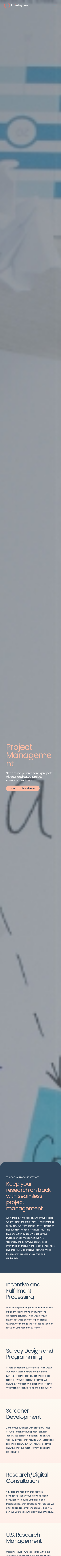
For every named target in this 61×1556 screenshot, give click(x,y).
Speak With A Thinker (22, 788)
